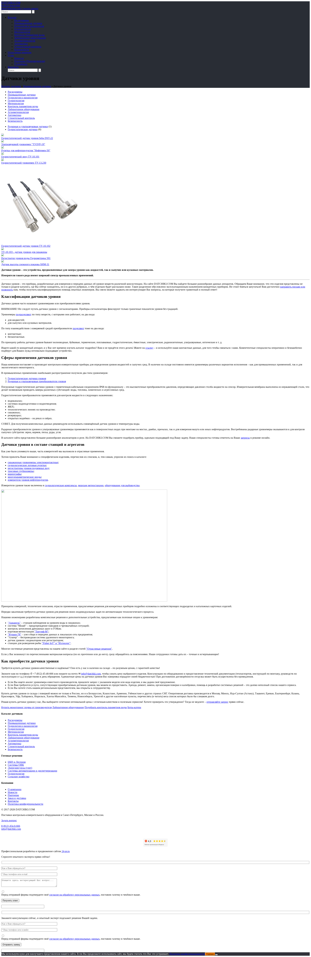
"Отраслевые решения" (99, 648)
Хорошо (210, 954)
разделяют (78, 328)
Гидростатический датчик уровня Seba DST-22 (27, 138)
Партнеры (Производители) (29, 61)
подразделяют (23, 314)
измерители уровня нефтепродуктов (28, 480)
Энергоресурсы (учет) (20, 767)
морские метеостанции (91, 485)
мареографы (14, 474)
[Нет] (216, 954)
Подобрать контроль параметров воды (106, 707)
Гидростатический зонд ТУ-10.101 (20, 156)
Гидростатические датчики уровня (27, 378)
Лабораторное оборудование (30, 37)
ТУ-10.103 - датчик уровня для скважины (24, 252)
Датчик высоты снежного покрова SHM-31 (25, 264)
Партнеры (13, 795)
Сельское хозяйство (18, 776)
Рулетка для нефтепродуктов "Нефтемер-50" (25, 150)
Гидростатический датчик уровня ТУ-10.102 (25, 246)
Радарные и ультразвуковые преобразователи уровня (37, 381)
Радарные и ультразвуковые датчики (28, 126)
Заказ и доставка (17, 798)
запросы (245, 437)
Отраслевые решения (19, 52)
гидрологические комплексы (61, 485)
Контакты (13, 67)
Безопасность (21, 49)
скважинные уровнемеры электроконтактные (33, 462)
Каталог (12, 17)
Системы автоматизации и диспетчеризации (32, 770)
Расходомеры (21, 20)
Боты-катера (134, 707)
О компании (14, 789)
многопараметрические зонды (24, 477)
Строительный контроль (27, 46)
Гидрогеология (22, 29)
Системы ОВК (16, 765)
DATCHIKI (10, 2)
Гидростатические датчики (23, 129)
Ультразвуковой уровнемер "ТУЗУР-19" (23, 144)
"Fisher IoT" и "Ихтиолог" (56, 643)
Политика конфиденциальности (25, 804)
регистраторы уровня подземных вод (28, 468)
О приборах (20, 64)
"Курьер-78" (14, 634)
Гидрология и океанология (29, 26)
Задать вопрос (9, 820)
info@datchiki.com (11, 8)
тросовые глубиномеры (21, 471)
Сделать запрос (30, 8)
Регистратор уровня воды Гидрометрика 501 (26, 258)
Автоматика (21, 43)
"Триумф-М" (41, 631)
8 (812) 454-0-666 (10, 5)
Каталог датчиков (11, 86)
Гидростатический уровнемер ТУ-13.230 (23, 162)
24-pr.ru (66, 851)
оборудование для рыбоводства (122, 485)
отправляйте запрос (217, 701)
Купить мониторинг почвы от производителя (26, 707)
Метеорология (22, 32)
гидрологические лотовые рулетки (27, 465)
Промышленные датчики (28, 23)
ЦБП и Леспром (17, 762)
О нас (11, 55)
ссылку (149, 347)
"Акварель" (14, 622)
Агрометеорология (24, 40)
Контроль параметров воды (29, 35)
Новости (19, 58)
